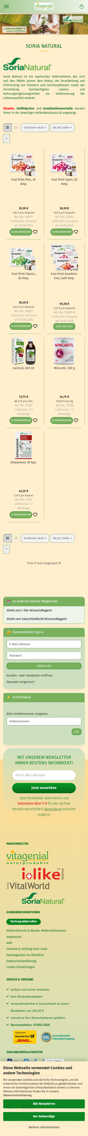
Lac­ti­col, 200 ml (23, 368)
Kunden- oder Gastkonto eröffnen (30, 675)
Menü (6, 6)
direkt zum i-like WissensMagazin (29, 610)
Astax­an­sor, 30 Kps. (23, 462)
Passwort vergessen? (21, 682)
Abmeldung (53, 809)
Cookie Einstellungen (20, 967)
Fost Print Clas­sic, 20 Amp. (24, 276)
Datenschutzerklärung (17, 1095)
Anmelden (44, 666)
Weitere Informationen (44, 1127)
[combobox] (35, 127)
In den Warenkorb (21, 232)
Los (76, 731)
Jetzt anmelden (44, 788)
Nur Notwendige (44, 1116)
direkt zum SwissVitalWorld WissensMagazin (37, 619)
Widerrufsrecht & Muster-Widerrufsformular (36, 930)
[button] (7, 127)
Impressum (14, 937)
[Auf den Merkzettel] (35, 232)
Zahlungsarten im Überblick (25, 955)
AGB (9, 943)
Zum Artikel (64, 326)
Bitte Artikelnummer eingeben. (27, 714)
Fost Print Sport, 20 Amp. (64, 182)
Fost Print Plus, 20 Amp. (23, 182)
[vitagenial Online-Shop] (44, 6)
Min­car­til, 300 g (64, 368)
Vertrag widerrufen (23, 921)
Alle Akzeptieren (44, 1104)
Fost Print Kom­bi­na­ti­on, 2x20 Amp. (64, 276)
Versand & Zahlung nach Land (26, 949)
